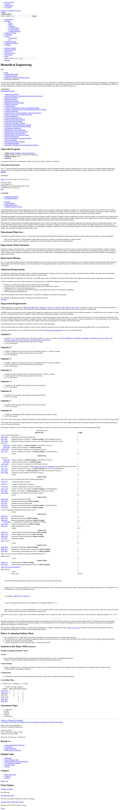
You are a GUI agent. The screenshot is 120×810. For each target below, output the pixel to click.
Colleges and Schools (10, 76)
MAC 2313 (7, 340)
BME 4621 (4, 549)
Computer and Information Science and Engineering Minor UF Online (25, 109)
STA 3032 (4, 538)
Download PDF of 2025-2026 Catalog (12, 802)
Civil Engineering (9, 106)
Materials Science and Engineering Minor (16, 135)
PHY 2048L (4, 472)
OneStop (7, 778)
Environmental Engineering (12, 128)
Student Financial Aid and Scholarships (16, 761)
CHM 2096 (93, 338)
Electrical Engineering (11, 116)
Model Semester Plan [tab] (10, 205)
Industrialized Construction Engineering (16, 131)
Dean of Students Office (11, 760)
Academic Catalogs (10, 48)
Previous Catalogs (9, 53)
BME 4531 (4, 562)
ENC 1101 (4, 466)
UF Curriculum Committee (12, 763)
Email (2, 179)
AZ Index (7, 4)
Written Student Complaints (12, 750)
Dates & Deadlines (10, 50)
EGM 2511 (4, 526)
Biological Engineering (11, 97)
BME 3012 (4, 532)
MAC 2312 (108, 338)
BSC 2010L (4, 441)
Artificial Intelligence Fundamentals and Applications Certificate (23, 96)
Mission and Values (10, 774)
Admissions (7, 758)
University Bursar (9, 765)
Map (2, 189)
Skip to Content (9, 2)
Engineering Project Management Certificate (17, 125)
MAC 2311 (101, 338)
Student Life (8, 51)
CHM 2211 (26, 596)
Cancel (3, 808)
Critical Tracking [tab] (9, 203)
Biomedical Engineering (11, 101)
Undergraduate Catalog (11, 74)
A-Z (9, 40)
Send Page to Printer (7, 789)
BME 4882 (4, 551)
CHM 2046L (5, 464)
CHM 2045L (5, 449)
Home (6, 72)
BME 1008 (4, 437)
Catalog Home (8, 5)
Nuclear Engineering (10, 140)
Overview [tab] (7, 201)
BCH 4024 (7, 522)
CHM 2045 (68, 338)
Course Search (12, 38)
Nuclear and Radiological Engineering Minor (17, 138)
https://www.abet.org (73, 627)
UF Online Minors (13, 29)
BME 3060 (37, 340)
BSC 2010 (61, 338)
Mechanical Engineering (11, 136)
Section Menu (5, 89)
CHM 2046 (84, 338)
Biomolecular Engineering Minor (14, 103)
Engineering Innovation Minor (13, 121)
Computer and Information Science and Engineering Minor (21, 108)
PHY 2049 (30, 340)
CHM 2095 (77, 338)
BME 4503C (5, 524)
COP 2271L (58, 307)
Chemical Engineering (11, 104)
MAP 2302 (15, 340)
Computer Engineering (11, 111)
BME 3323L (5, 534)
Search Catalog (5, 16)
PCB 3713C (47, 340)
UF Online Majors (13, 28)
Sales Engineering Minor (11, 143)
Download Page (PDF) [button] (7, 795)
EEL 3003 (65, 307)
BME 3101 (4, 516)
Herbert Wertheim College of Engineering (22, 153)
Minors (10, 24)
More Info (4, 299)
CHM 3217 (42, 307)
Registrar (7, 60)
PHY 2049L (4, 493)
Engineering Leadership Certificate (14, 123)
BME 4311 (4, 520)
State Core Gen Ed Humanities (10, 567)
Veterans (7, 766)
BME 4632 (4, 536)
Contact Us (7, 776)
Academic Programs (14, 31)
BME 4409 (4, 547)
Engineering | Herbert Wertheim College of (17, 77)
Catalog (3, 12)
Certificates (11, 26)
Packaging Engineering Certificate (14, 141)
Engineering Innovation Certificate (14, 119)
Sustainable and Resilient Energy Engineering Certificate (21, 145)
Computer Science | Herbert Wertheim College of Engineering (22, 113)
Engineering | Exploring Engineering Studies (17, 126)
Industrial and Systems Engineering (14, 130)
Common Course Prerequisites (53, 330)
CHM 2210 (16, 596)
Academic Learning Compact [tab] (13, 206)
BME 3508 (27, 307)
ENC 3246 (75, 307)
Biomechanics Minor (10, 99)
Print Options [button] (8, 55)
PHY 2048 (23, 340)
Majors (10, 23)
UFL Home (7, 7)
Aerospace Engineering (11, 94)
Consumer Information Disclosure (14, 745)
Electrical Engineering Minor (13, 118)
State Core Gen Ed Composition (44, 466)
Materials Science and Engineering (14, 133)
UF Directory (8, 747)
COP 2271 (50, 307)
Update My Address (10, 748)
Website (3, 172)
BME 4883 (4, 564)
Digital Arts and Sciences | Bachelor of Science (18, 114)
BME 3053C (35, 307)
